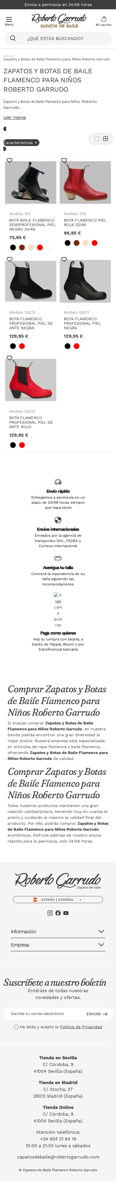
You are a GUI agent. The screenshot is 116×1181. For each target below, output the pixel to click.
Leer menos (14, 117)
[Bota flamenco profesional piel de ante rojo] (30, 380)
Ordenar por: (14, 134)
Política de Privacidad (81, 1027)
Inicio (7, 56)
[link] (13, 247)
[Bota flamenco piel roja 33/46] (85, 182)
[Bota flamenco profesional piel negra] (85, 281)
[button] (102, 21)
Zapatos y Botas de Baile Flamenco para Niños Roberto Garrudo (56, 59)
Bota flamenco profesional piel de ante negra (31, 323)
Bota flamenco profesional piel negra (82, 323)
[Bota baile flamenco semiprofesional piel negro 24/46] (30, 182)
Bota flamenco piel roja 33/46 (85, 222)
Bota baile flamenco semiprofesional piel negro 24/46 (32, 224)
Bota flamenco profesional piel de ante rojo (31, 422)
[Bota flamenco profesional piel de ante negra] (30, 281)
